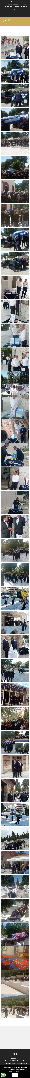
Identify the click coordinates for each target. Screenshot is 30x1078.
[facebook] (14, 10)
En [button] (14, 12)
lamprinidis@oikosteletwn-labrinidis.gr (17, 6)
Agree (15, 1075)
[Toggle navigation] (25, 22)
